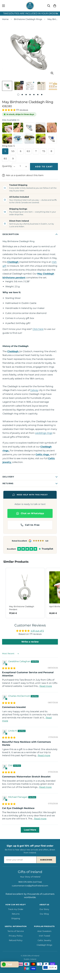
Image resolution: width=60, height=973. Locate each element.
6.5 (28, 151)
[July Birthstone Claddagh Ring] (52, 127)
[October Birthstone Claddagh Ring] (41, 139)
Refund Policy (15, 940)
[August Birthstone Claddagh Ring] (18, 127)
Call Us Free (32, 525)
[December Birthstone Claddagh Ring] (29, 127)
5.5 (12, 151)
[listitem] (25, 593)
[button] (54, 6)
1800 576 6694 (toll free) (30, 882)
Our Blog (44, 914)
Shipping (15, 918)
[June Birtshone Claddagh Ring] (7, 139)
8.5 (5, 158)
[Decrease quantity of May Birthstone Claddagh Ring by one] (14, 166)
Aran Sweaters (44, 931)
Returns (16, 914)
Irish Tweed (44, 936)
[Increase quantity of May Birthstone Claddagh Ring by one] (26, 166)
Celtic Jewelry (44, 940)
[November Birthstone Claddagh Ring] (29, 139)
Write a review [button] (30, 641)
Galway (34, 390)
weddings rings (43, 433)
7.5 (43, 151)
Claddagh (13, 262)
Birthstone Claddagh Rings (28, 19)
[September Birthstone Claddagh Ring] (52, 139)
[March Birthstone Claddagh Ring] (18, 139)
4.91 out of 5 (37, 631)
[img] (8, 668)
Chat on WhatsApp (32, 513)
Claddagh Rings (44, 945)
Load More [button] (30, 829)
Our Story (44, 909)
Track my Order (15, 909)
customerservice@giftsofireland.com (30, 886)
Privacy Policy (16, 936)
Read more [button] (45, 686)
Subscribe (46, 860)
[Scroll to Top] (55, 958)
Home (5, 19)
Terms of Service (16, 931)
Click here (38, 329)
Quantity (7, 166)
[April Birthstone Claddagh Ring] (7, 127)
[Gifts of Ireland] (30, 5)
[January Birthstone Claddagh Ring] (41, 127)
